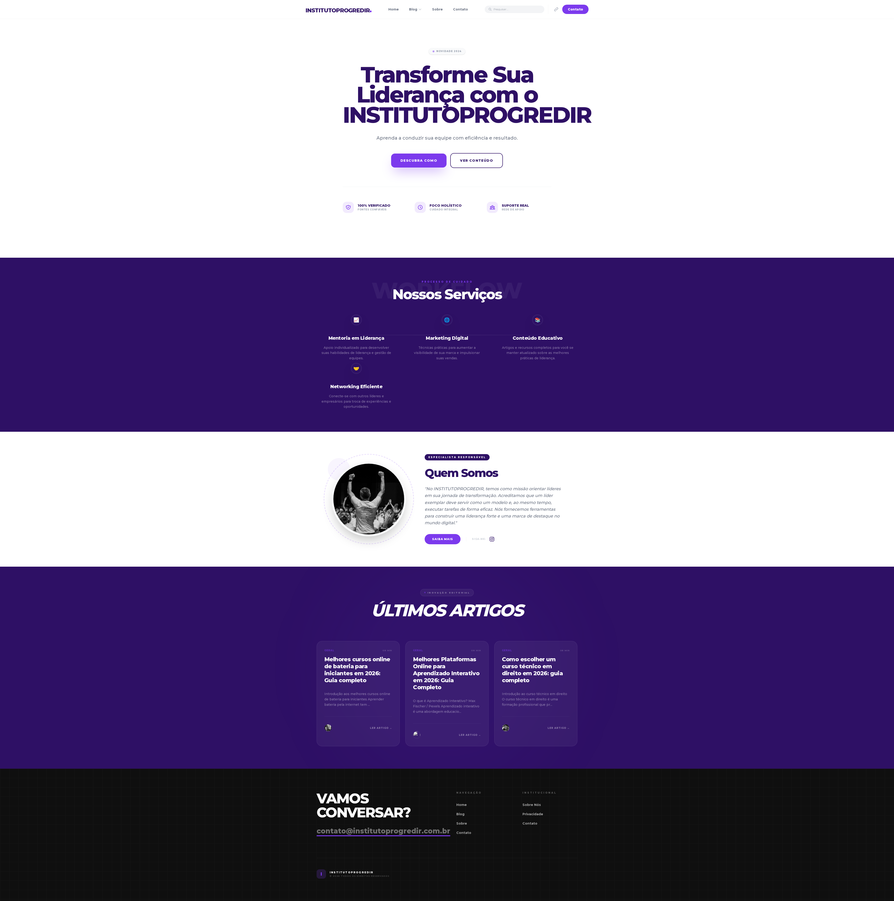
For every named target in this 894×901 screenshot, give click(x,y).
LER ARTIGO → (381, 728)
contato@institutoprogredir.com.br (383, 831)
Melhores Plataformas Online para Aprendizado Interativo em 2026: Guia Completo (446, 673)
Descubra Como (418, 160)
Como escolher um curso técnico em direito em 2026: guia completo (532, 670)
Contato (460, 9)
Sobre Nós (531, 805)
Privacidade (532, 814)
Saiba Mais (442, 539)
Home (393, 9)
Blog (413, 9)
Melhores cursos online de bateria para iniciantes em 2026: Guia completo (357, 670)
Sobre (437, 9)
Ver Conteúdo (476, 160)
